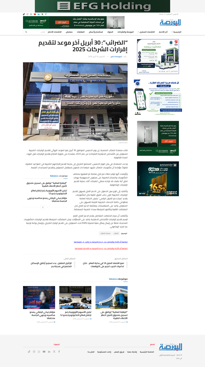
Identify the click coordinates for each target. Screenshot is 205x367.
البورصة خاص (116, 56)
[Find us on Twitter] (42, 14)
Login (52, 14)
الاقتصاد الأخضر (54, 32)
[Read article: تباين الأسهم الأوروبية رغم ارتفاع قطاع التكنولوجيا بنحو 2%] (75, 297)
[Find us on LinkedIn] (38, 14)
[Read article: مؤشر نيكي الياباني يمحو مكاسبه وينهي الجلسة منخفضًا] (39, 297)
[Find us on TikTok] (24, 14)
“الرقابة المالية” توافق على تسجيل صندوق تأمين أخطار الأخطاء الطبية (46, 184)
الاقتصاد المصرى (147, 32)
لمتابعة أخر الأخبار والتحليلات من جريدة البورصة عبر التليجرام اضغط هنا (101, 248)
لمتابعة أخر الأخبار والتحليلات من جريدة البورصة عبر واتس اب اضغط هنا (101, 242)
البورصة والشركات (125, 32)
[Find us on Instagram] (27, 14)
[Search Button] (25, 31)
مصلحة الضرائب (105, 233)
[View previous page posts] (48, 207)
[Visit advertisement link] (102, 6)
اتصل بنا (91, 351)
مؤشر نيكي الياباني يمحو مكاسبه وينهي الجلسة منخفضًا (47, 199)
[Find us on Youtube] (35, 14)
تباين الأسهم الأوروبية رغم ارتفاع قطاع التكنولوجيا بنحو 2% (49, 192)
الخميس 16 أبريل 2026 (96, 56)
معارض (69, 32)
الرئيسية (177, 32)
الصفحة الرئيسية (147, 351)
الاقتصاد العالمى (66, 306)
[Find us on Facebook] (45, 14)
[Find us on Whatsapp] (31, 14)
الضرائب (116, 233)
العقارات (81, 32)
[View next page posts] (43, 207)
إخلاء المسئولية (104, 351)
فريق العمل (119, 351)
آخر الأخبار (163, 32)
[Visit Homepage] (171, 22)
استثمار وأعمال (96, 32)
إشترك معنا (132, 351)
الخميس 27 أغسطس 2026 (117, 322)
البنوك (110, 32)
